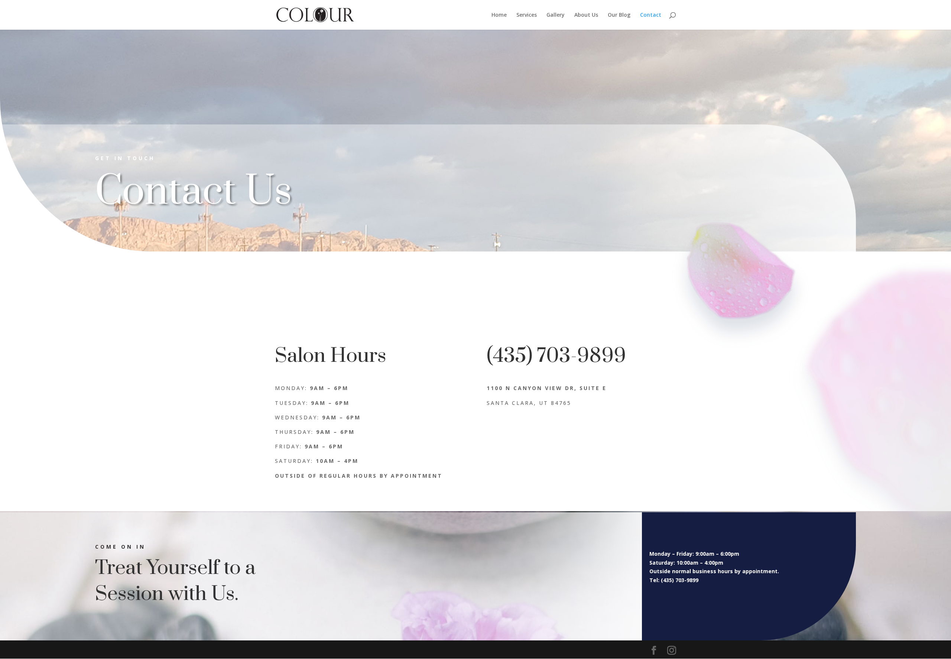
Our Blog (619, 15)
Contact (650, 15)
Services (526, 15)
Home (499, 15)
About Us (586, 15)
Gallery (555, 15)
